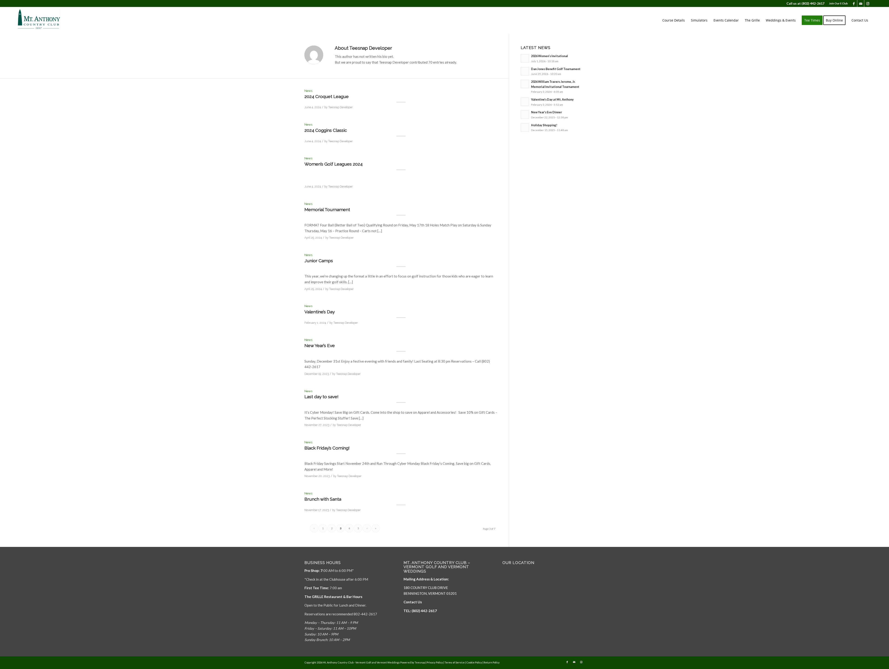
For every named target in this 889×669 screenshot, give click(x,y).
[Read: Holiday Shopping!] (525, 127)
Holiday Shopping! (544, 125)
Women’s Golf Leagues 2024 (333, 163)
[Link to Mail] (860, 3)
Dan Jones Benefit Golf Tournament (555, 69)
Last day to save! (321, 396)
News (308, 90)
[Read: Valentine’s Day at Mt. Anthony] (525, 102)
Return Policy (492, 662)
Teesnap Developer (340, 107)
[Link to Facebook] (853, 3)
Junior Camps (318, 260)
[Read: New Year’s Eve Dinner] (525, 114)
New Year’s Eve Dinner (546, 112)
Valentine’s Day (319, 311)
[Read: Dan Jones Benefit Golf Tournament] (525, 71)
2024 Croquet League (326, 96)
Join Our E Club (838, 3)
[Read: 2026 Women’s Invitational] (525, 58)
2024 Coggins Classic (325, 130)
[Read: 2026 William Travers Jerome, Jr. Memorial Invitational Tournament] (525, 84)
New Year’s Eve (319, 345)
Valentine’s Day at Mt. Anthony (552, 99)
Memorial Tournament (327, 209)
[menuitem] (837, 3)
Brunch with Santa (322, 499)
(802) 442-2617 (812, 3)
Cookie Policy (474, 662)
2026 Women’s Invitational (549, 56)
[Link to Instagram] (867, 3)
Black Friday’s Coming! (327, 447)
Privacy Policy (435, 662)
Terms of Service (454, 662)
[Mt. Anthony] (46, 20)
